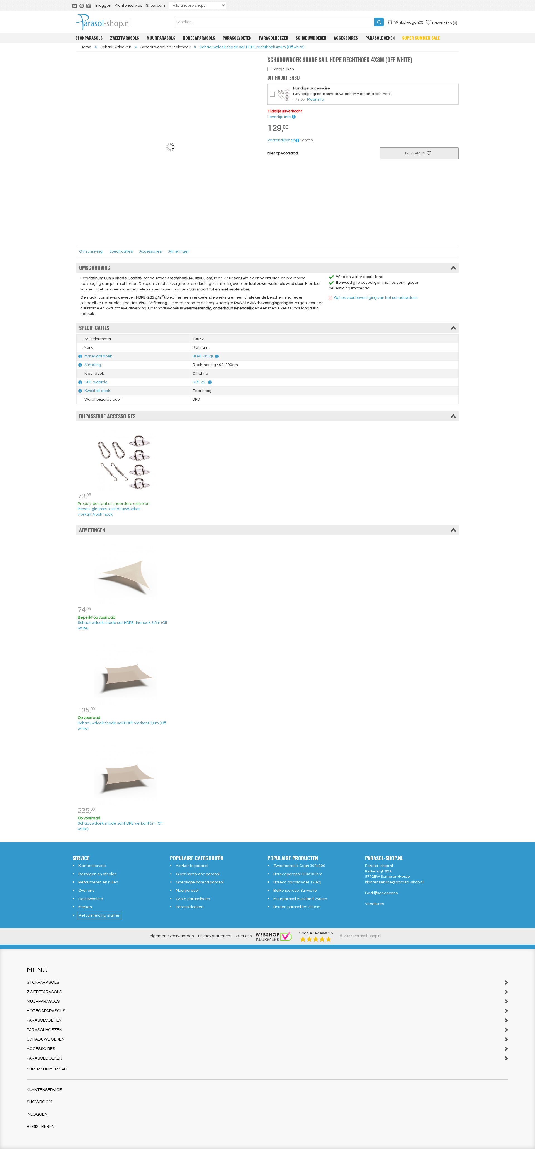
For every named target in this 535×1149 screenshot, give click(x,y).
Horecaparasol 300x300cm (297, 874)
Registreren (41, 1126)
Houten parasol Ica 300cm (297, 907)
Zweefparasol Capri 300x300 (299, 866)
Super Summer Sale (421, 38)
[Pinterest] (82, 6)
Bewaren (416, 153)
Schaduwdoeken (311, 38)
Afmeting (92, 365)
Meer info (315, 99)
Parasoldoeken (380, 38)
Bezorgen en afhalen (97, 874)
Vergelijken (284, 69)
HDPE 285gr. (203, 356)
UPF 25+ (200, 382)
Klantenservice (128, 6)
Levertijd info (279, 117)
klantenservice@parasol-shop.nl (394, 882)
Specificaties (121, 251)
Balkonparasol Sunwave (295, 891)
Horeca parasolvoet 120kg (297, 882)
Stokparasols (89, 38)
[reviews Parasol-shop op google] (315, 939)
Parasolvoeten (237, 38)
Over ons (86, 891)
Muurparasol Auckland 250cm (300, 899)
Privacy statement (215, 936)
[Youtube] (75, 6)
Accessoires (346, 38)
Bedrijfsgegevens (381, 893)
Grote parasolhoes (193, 899)
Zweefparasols (124, 38)
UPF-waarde (96, 382)
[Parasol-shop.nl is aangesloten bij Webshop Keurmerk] (274, 936)
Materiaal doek (98, 356)
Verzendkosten (281, 140)
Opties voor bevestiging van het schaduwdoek (376, 298)
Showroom (155, 6)
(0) (408, 23)
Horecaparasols (199, 38)
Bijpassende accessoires (107, 416)
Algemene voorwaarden (172, 936)
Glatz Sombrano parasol (198, 874)
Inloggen (103, 6)
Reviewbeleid (90, 899)
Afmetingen (179, 251)
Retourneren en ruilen (98, 882)
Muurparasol (187, 891)
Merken (85, 907)
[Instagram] (89, 6)
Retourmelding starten (99, 915)
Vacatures (374, 904)
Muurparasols (161, 38)
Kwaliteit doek (97, 391)
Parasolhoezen (273, 38)
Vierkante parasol (192, 866)
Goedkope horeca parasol (199, 882)
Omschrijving (91, 251)
